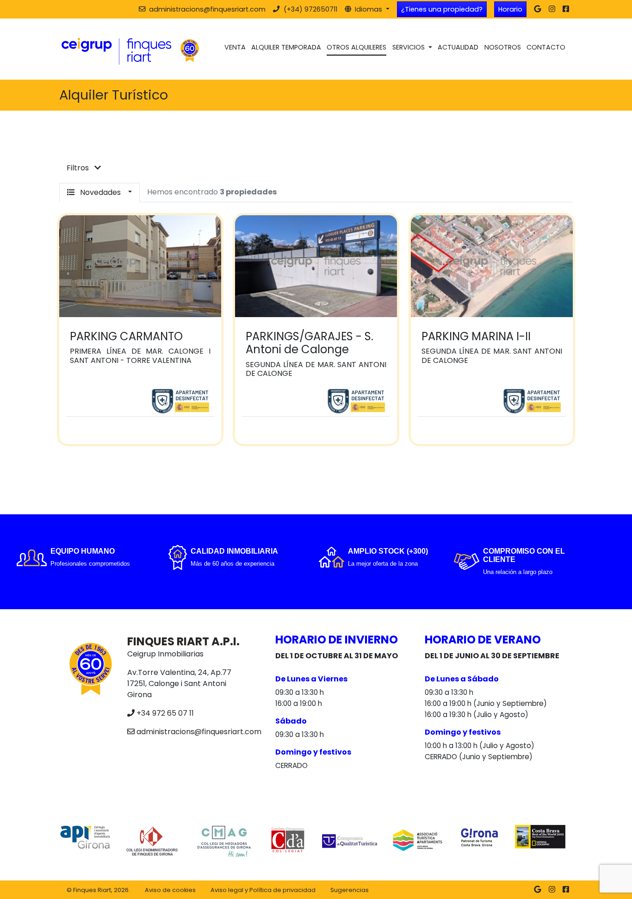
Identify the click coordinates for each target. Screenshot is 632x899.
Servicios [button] (409, 47)
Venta (235, 47)
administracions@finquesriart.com (198, 731)
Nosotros (502, 47)
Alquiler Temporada (286, 47)
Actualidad (458, 47)
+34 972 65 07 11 (165, 713)
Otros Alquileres (356, 47)
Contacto (546, 47)
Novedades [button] (100, 192)
